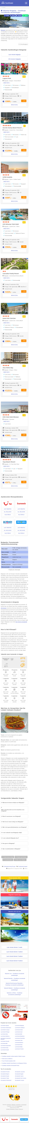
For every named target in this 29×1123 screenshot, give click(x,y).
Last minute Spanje (5, 1025)
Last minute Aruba (4, 1047)
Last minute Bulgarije (19, 1025)
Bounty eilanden (14, 928)
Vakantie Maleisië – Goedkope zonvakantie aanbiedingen (14, 988)
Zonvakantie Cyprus (19, 1076)
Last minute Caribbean (20, 1027)
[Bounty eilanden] (14, 935)
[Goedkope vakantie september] (14, 902)
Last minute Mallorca (5, 1036)
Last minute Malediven (20, 1036)
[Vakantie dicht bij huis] (14, 919)
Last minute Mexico (19, 1042)
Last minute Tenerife (5, 1041)
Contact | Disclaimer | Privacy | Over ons (14, 1109)
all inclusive (7, 511)
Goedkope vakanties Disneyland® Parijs (10, 1065)
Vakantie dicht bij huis (14, 911)
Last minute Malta (18, 1046)
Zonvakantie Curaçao (19, 1080)
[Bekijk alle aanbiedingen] (5, 1119)
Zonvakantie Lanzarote (20, 1071)
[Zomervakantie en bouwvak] (14, 885)
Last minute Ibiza (4, 1034)
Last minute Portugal (5, 1031)
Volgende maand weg (14, 894)
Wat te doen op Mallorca (7, 1058)
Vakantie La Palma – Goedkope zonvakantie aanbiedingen (14, 993)
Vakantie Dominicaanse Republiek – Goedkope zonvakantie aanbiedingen (14, 984)
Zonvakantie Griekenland (6, 1080)
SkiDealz (13, 1104)
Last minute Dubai (19, 1029)
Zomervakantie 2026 (14, 878)
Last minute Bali (4, 1043)
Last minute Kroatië (5, 1049)
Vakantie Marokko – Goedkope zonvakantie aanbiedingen (14, 979)
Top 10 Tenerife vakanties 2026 (8, 1060)
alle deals (8, 514)
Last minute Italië (18, 1034)
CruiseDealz (23, 1104)
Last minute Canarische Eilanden (6, 1039)
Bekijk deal (14, 104)
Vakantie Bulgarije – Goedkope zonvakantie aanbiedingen (13, 11)
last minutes (7, 509)
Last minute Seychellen (20, 1038)
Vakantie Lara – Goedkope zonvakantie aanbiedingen (14, 974)
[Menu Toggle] (26, 3)
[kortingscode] (14, 1011)
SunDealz (9, 1104)
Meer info (6, 82)
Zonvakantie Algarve (5, 1073)
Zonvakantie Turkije (5, 1078)
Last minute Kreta (18, 1044)
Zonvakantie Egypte (19, 1073)
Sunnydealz (19, 1106)
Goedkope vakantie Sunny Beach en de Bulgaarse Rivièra (14, 1063)
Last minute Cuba (18, 1040)
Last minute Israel (18, 1031)
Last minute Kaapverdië (6, 1045)
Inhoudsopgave (24, 44)
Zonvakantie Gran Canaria (20, 1078)
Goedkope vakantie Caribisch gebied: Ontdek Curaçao (13, 1056)
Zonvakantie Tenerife (5, 1071)
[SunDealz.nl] (11, 1086)
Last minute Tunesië (19, 1048)
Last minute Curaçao (5, 1029)
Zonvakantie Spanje (5, 1076)
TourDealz (18, 1104)
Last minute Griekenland (6, 1027)
